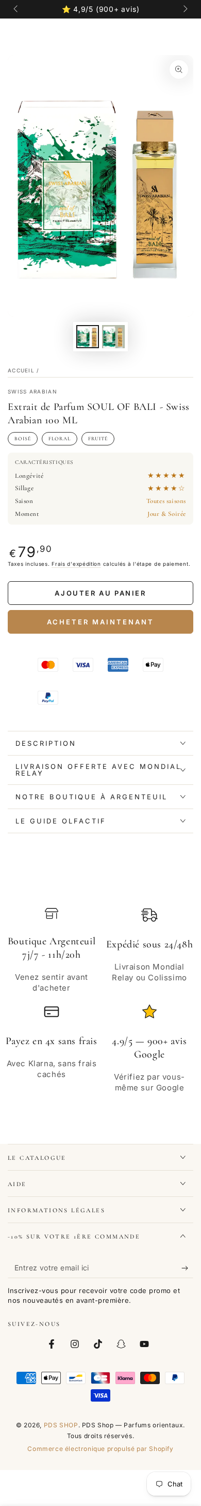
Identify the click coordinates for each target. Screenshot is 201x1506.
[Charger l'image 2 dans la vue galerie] (113, 336)
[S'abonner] (187, 1268)
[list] (100, 1000)
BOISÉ (22, 439)
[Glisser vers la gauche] (16, 9)
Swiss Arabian (32, 391)
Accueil (21, 370)
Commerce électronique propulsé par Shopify (100, 1449)
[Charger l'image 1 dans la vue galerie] (87, 336)
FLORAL (59, 439)
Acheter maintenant (100, 622)
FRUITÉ (98, 439)
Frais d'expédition (76, 564)
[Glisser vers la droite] (184, 9)
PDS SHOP (61, 1425)
